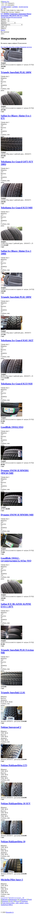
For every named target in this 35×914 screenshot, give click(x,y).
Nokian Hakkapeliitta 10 (13, 841)
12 (16, 898)
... (21, 898)
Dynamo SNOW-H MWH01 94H (17, 514)
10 (12, 898)
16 (23, 898)
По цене (9, 47)
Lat (2, 8)
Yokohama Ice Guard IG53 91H (16, 383)
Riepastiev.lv (10, 912)
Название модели (26, 47)
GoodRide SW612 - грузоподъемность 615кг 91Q (16, 559)
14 (20, 898)
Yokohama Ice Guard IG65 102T (17, 340)
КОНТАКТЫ (23, 7)
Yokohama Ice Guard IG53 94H (16, 207)
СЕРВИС (15, 7)
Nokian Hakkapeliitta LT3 (14, 765)
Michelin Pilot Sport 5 (12, 879)
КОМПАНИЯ (6, 7)
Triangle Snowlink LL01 (13, 692)
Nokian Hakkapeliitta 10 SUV (15, 803)
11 (14, 898)
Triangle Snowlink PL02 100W (16, 72)
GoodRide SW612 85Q (12, 427)
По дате (3, 47)
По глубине (16, 47)
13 (18, 898)
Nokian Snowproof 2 (11, 727)
